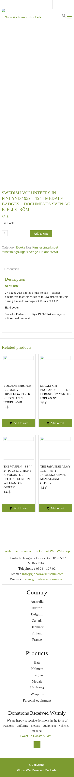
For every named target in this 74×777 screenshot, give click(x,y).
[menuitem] (63, 16)
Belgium (37, 614)
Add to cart (41, 233)
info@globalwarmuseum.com (63, 4)
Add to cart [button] (20, 423)
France (37, 640)
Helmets (37, 669)
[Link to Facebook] (57, 5)
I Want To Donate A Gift (35, 736)
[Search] (63, 16)
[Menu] (69, 16)
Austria (37, 608)
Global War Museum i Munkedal (37, 770)
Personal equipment (37, 700)
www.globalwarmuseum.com (44, 579)
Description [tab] (11, 269)
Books (20, 247)
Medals (37, 681)
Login (70, 4)
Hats (37, 662)
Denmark (37, 627)
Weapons (37, 694)
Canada (37, 621)
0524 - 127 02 (46, 568)
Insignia (37, 675)
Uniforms (37, 688)
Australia (37, 602)
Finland (37, 633)
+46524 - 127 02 (66, 4)
